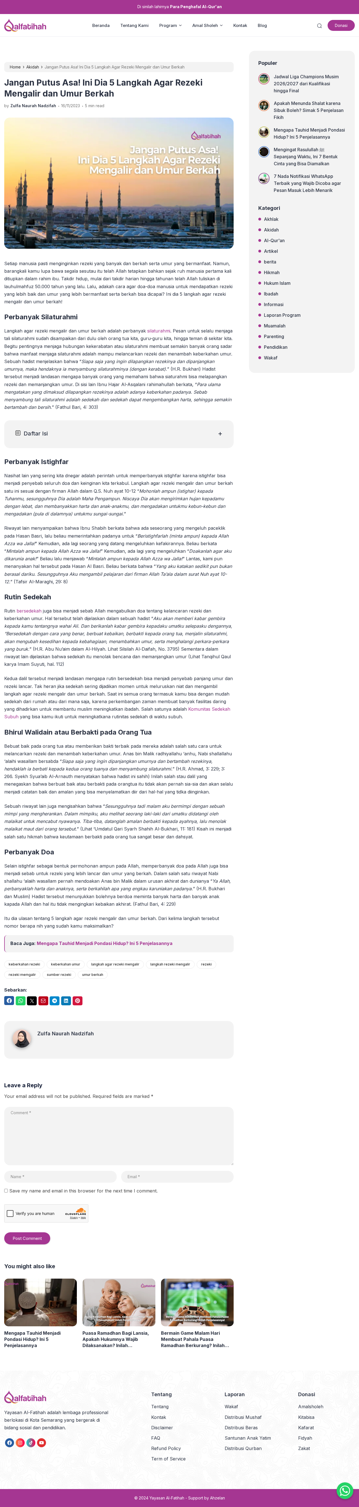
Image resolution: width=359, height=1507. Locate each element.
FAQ (155, 1438)
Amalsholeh (310, 1406)
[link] (9, 1442)
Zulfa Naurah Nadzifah (65, 1033)
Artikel (271, 251)
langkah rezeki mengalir (170, 964)
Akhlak (271, 219)
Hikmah (272, 272)
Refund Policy (166, 1448)
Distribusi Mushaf (243, 1417)
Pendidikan (275, 347)
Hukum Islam (277, 283)
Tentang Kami (134, 25)
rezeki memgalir (22, 974)
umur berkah (92, 974)
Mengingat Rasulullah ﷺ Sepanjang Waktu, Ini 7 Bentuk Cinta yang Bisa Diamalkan (306, 156)
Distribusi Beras (241, 1427)
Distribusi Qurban (243, 1448)
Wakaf (270, 358)
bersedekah (29, 611)
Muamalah (275, 326)
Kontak (240, 25)
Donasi (341, 25)
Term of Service (168, 1459)
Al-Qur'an (274, 240)
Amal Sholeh (205, 25)
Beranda (101, 25)
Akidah (271, 230)
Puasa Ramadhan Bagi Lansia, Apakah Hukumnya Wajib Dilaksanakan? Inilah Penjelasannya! (115, 1339)
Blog (262, 25)
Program (168, 25)
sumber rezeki (59, 974)
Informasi (274, 304)
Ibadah (271, 294)
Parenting (274, 336)
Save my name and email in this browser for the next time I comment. (83, 1191)
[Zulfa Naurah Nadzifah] (25, 1046)
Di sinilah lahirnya (179, 6)
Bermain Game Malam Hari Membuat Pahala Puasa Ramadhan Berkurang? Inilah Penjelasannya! (193, 1339)
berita (270, 262)
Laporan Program (282, 315)
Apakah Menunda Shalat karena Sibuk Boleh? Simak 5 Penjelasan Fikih (309, 110)
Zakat (304, 1448)
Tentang (160, 1406)
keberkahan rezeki (24, 964)
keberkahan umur (65, 964)
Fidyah (305, 1438)
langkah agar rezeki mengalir (115, 964)
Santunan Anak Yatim (248, 1438)
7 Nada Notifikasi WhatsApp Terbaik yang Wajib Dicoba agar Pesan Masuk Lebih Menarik (307, 183)
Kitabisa (306, 1417)
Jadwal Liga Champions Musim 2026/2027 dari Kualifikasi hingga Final (306, 83)
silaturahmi (158, 331)
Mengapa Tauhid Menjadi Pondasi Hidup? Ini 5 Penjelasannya (104, 943)
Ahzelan (217, 1497)
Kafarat (306, 1427)
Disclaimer (162, 1427)
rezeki (206, 964)
